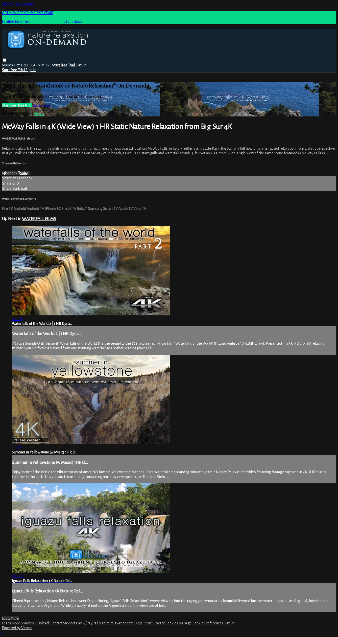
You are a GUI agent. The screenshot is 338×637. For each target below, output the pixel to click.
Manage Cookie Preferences (201, 623)
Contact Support (62, 623)
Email (25, 173)
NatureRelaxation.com (116, 623)
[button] (4, 60)
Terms (148, 623)
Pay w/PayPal (87, 623)
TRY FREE (21, 65)
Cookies (172, 623)
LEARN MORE (40, 65)
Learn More (11, 623)
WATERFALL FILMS (14, 138)
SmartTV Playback (35, 623)
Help (138, 623)
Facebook (10, 173)
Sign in (81, 65)
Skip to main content (18, 4)
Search (8, 65)
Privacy (159, 623)
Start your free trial (17, 105)
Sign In (30, 70)
